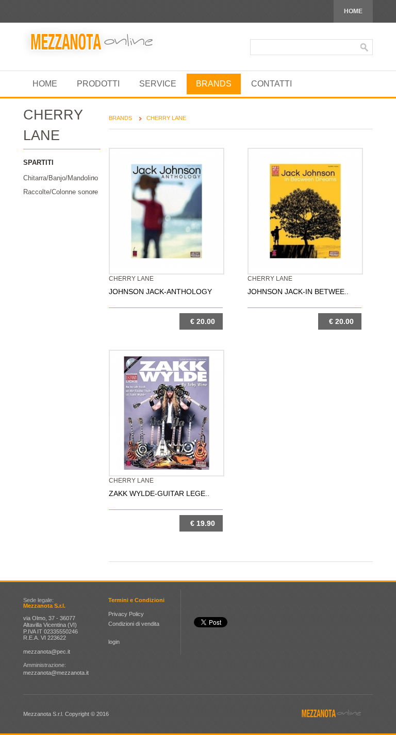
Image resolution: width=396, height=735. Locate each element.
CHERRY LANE (166, 118)
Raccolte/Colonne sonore (60, 192)
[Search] (364, 47)
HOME (353, 11)
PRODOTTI (98, 83)
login (114, 642)
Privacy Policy (126, 614)
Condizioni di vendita (133, 624)
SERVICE (157, 83)
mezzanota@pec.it (46, 651)
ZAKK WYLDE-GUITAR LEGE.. (159, 493)
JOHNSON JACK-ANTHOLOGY (160, 291)
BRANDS (214, 83)
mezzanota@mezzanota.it (56, 673)
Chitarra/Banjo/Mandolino (60, 178)
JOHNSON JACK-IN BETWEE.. (298, 291)
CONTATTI (271, 83)
